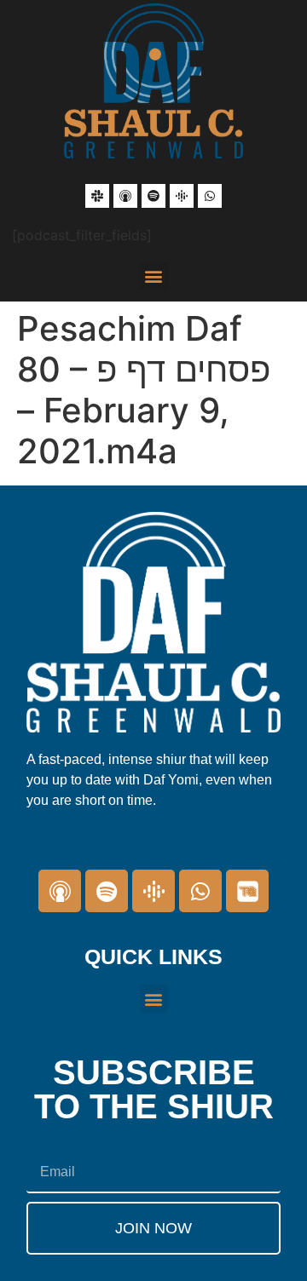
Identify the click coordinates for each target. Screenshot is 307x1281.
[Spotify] (153, 196)
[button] (154, 276)
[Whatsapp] (210, 196)
